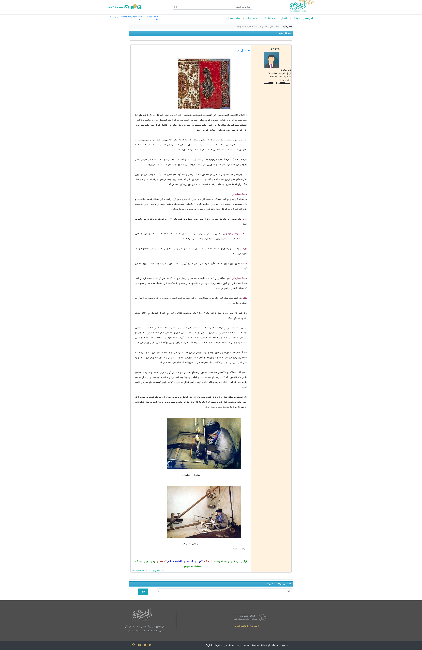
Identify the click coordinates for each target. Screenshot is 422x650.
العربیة (217, 645)
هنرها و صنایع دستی (243, 26)
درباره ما (255, 645)
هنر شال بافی (243, 50)
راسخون (306, 18)
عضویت (119, 7)
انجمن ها (263, 26)
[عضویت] (139, 645)
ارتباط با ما (265, 645)
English (209, 645)
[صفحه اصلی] (150, 645)
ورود (109, 7)
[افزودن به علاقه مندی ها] (133, 645)
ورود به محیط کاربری (232, 645)
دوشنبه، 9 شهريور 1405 (153, 18)
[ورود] (145, 645)
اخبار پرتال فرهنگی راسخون (246, 626)
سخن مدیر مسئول (280, 645)
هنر (255, 26)
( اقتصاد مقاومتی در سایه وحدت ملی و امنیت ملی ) (126, 18)
